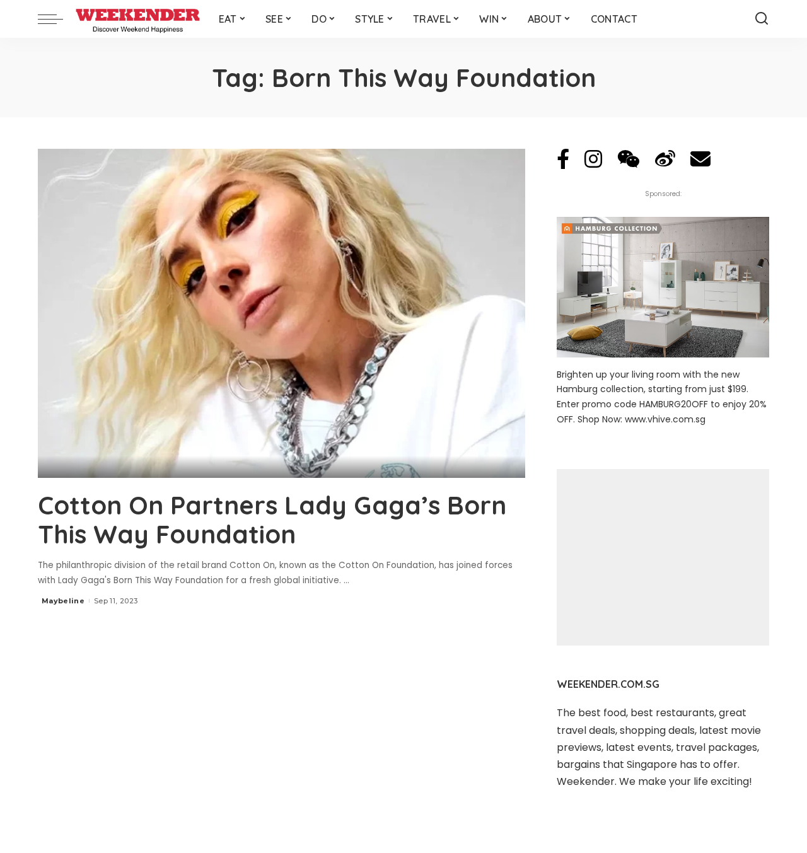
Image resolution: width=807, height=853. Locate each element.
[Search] (761, 19)
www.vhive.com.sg (665, 419)
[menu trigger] (57, 19)
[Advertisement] (663, 557)
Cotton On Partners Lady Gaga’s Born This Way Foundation (272, 519)
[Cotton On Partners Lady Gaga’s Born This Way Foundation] (281, 313)
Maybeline (63, 600)
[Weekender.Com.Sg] (138, 19)
